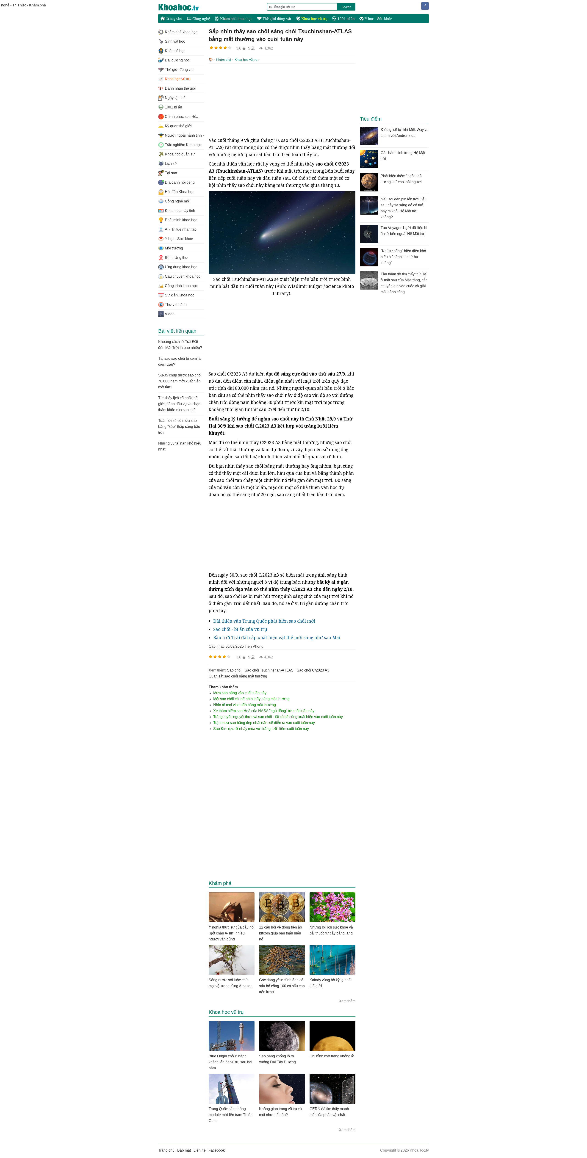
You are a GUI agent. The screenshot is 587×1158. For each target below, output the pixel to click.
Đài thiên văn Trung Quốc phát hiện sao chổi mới (264, 621)
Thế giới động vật (276, 19)
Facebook (216, 1150)
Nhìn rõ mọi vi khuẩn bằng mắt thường (244, 705)
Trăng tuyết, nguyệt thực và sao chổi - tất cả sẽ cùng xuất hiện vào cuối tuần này (278, 717)
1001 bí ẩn (346, 19)
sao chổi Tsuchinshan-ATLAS (269, 670)
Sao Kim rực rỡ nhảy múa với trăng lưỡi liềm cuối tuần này (261, 729)
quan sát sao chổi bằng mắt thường (238, 676)
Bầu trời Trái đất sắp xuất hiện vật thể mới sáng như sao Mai (276, 638)
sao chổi (234, 670)
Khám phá (223, 59)
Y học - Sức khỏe (378, 19)
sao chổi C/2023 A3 (313, 670)
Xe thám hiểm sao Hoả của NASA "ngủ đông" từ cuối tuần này (263, 711)
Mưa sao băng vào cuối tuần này (239, 693)
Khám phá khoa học (235, 19)
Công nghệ (200, 19)
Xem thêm (347, 1001)
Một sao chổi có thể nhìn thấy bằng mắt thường (251, 699)
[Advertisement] (282, 100)
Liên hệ (200, 1150)
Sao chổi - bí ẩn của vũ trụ (240, 629)
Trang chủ (173, 18)
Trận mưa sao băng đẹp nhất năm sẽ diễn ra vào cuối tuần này (264, 723)
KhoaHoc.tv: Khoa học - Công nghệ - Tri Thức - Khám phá (183, 7)
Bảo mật (184, 1150)
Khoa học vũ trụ (313, 19)
